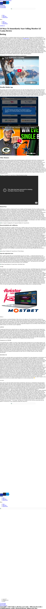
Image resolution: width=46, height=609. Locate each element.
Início (3, 15)
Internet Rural (5, 17)
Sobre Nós (4, 16)
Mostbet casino (26, 38)
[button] (5, 0)
